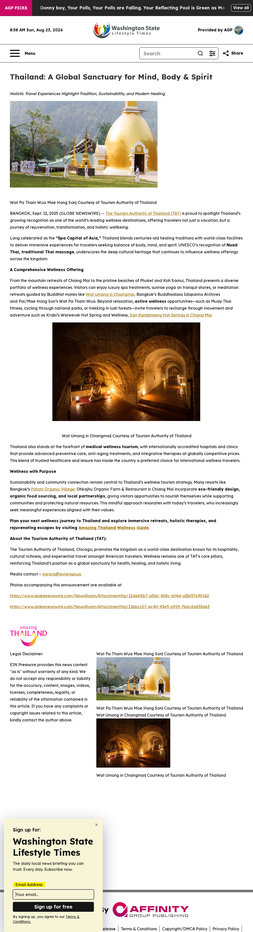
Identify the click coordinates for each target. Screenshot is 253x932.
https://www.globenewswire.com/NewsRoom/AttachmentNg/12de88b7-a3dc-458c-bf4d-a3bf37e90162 (109, 595)
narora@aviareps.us (61, 574)
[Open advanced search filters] (212, 53)
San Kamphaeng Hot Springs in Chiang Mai (171, 315)
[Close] (96, 824)
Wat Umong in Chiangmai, (110, 294)
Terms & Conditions (139, 928)
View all (241, 7)
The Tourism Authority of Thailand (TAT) (143, 213)
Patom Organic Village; (53, 489)
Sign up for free (53, 907)
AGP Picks (16, 7)
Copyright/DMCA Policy (184, 928)
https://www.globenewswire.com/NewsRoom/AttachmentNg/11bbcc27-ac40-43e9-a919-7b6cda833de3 (110, 606)
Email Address (28, 884)
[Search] (200, 53)
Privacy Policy (225, 928)
